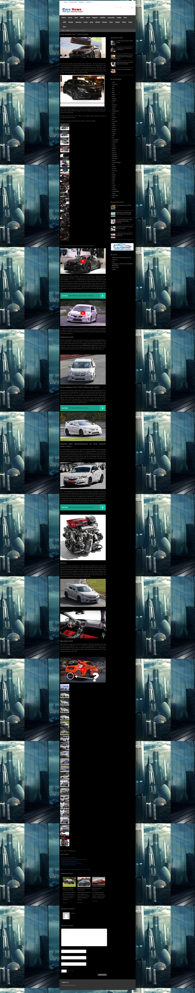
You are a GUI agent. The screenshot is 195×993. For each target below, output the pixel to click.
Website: (63, 961)
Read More (65, 902)
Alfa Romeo (115, 84)
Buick (88, 17)
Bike (113, 88)
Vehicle (113, 193)
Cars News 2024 (63, 991)
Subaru (114, 176)
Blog (113, 90)
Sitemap (81, 2)
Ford (125, 17)
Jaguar (114, 133)
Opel (113, 164)
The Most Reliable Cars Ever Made (123, 205)
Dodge (119, 17)
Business (114, 98)
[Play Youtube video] (83, 261)
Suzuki (113, 179)
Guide (113, 123)
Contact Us (89, 2)
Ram (111, 22)
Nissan (104, 22)
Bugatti (95, 17)
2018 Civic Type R (67, 869)
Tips (113, 183)
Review (89, 869)
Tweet (52, 22)
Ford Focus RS (73, 279)
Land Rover (115, 141)
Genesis (114, 117)
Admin (73, 913)
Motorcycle (114, 158)
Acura (70, 17)
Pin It (52, 33)
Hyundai (78, 22)
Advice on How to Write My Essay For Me (121, 257)
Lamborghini (115, 139)
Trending (114, 189)
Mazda (97, 22)
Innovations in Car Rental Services (123, 69)
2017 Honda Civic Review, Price (69, 857)
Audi (76, 17)
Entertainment (115, 111)
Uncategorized (115, 191)
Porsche (114, 168)
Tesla (130, 22)
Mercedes (114, 154)
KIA (113, 137)
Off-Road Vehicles (116, 162)
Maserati (114, 148)
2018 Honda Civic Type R (77, 869)
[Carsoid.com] (122, 250)
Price (85, 869)
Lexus (86, 22)
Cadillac (102, 17)
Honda (70, 22)
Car (113, 102)
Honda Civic (78, 646)
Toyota (117, 22)
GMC (64, 22)
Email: (62, 954)
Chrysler (114, 106)
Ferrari (113, 113)
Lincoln (114, 146)
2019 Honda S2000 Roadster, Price (70, 861)
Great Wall (114, 121)
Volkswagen (115, 195)
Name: (62, 948)
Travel (113, 187)
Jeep (91, 22)
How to (114, 127)
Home (65, 2)
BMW (82, 17)
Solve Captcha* (64, 967)
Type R (96, 647)
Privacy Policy (73, 2)
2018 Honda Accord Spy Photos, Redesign (71, 863)
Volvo (124, 22)
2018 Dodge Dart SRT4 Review (69, 864)
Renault (114, 174)
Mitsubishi (114, 156)
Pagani (113, 166)
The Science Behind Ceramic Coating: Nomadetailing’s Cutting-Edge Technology (124, 221)
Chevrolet (111, 17)
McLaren (114, 152)
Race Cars (114, 170)
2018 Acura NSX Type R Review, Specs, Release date (74, 859)
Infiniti (113, 131)
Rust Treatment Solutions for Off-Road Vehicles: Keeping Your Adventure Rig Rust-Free (124, 57)
